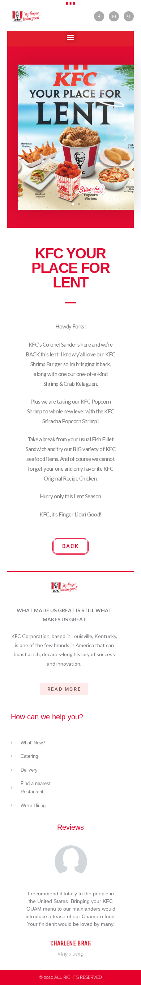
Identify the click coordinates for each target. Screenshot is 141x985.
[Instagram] (114, 16)
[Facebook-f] (99, 16)
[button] (71, 37)
